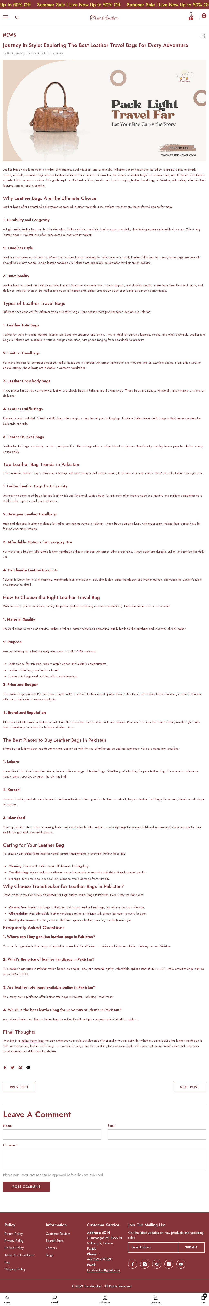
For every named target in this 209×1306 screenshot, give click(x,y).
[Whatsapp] (28, 1067)
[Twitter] (12, 1067)
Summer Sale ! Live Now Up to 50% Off (55, 4)
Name (7, 1125)
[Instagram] (144, 1264)
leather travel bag (81, 606)
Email (111, 1125)
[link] (55, 1299)
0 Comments (54, 53)
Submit (191, 1247)
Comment (10, 1145)
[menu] (5, 17)
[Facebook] (5, 1067)
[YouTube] (180, 1264)
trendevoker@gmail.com (103, 1270)
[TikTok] (168, 1264)
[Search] (17, 17)
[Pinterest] (20, 1067)
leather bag (29, 229)
